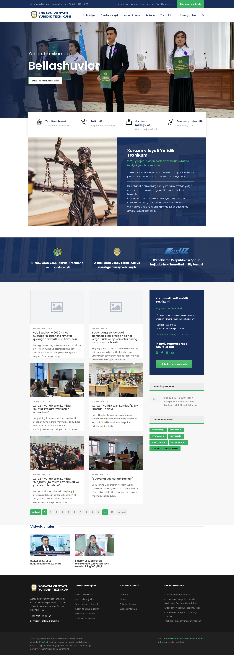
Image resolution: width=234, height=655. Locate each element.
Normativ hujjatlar (84, 599)
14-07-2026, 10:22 (101, 328)
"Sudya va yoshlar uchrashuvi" (112, 479)
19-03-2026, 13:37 (42, 474)
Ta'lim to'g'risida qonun (87, 608)
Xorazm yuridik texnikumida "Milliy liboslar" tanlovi (115, 407)
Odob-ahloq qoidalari (86, 604)
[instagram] (167, 352)
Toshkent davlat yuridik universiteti (182, 621)
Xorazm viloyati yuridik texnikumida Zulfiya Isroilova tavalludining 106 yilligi (92, 563)
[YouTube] (172, 352)
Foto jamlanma (128, 604)
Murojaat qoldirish (190, 4)
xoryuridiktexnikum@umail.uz (44, 620)
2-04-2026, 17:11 (41, 401)
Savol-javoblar (188, 15)
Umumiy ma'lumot (84, 594)
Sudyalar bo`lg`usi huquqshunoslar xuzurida (45, 562)
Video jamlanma (128, 608)
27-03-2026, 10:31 (101, 401)
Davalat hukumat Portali (177, 594)
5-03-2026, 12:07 (101, 474)
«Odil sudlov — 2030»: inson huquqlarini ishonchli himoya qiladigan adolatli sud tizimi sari (55, 336)
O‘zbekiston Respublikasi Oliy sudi (182, 607)
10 (99, 512)
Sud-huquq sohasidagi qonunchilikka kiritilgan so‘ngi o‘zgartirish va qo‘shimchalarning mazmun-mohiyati (114, 337)
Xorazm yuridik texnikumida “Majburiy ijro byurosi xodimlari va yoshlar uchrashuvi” (56, 482)
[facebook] (162, 352)
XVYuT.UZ (43, 642)
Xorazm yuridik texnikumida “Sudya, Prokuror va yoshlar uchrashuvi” (52, 409)
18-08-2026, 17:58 (42, 328)
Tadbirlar (124, 594)
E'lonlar (123, 599)
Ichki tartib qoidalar (85, 618)
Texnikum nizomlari (85, 613)
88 (112, 512)
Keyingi (122, 512)
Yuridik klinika (167, 15)
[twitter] (157, 352)
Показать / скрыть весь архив (165, 448)
